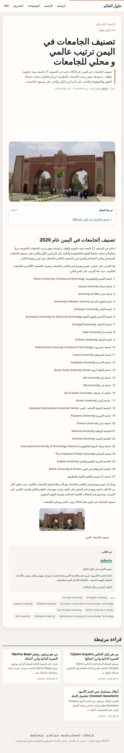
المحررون (18, 5)
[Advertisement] (62, 116)
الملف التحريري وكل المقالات (97, 586)
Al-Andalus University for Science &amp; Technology (86, 603)
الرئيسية (61, 5)
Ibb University (23, 616)
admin (104, 88)
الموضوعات (33, 5)
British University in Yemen (99, 609)
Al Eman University (72, 597)
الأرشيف (48, 5)
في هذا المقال (62, 210)
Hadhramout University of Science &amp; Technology (86, 616)
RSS (6, 5)
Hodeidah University (44, 616)
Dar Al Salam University (69, 609)
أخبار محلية (101, 23)
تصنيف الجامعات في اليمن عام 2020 (91, 219)
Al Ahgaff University (97, 597)
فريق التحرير (52, 735)
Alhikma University (46, 603)
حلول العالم (113, 5)
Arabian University (23, 603)
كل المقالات (88, 735)
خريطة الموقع (37, 735)
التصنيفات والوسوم (70, 735)
